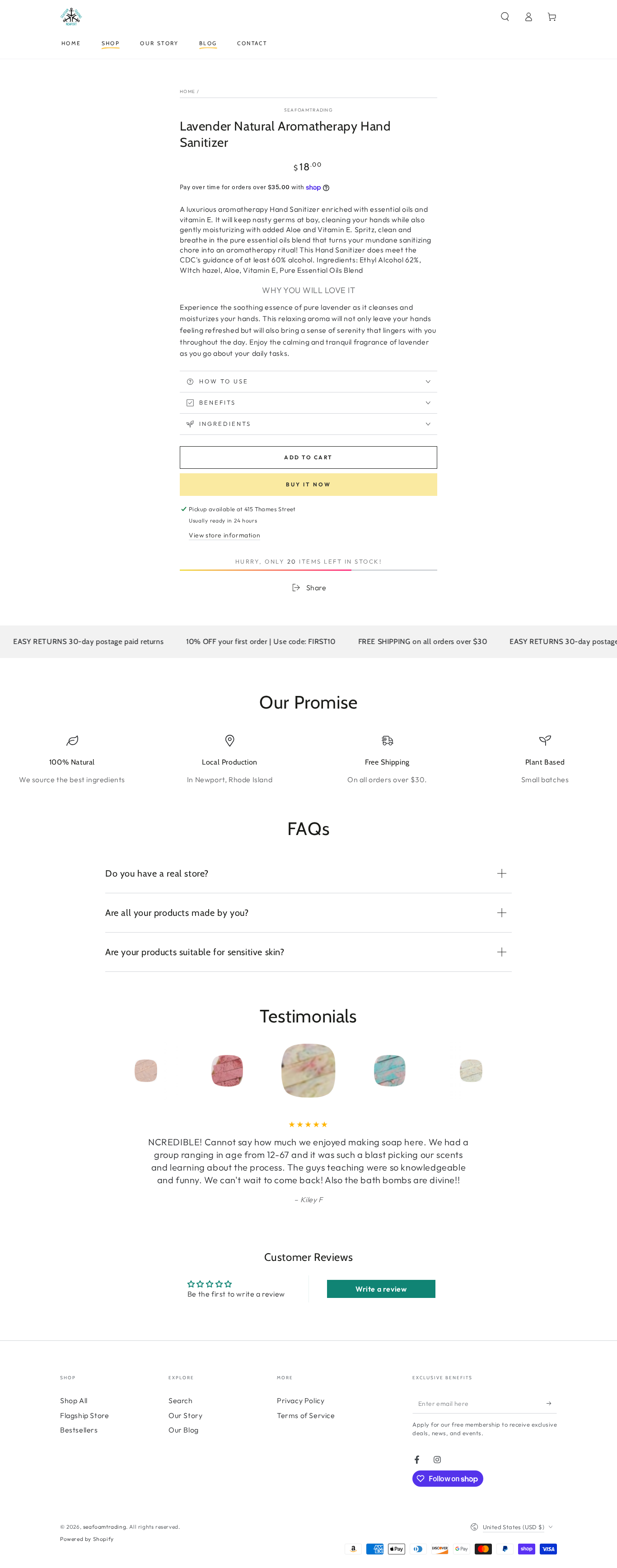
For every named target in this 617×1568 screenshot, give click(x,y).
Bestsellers (79, 1429)
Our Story (185, 1415)
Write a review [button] (381, 1288)
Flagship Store (84, 1415)
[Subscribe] (552, 1403)
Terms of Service (306, 1415)
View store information (224, 535)
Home (187, 91)
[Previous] (126, 1071)
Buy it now (308, 484)
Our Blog (183, 1429)
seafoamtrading (308, 110)
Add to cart (308, 457)
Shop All (74, 1400)
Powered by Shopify (87, 1538)
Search (180, 1400)
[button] (505, 17)
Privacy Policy (300, 1400)
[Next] (491, 1071)
